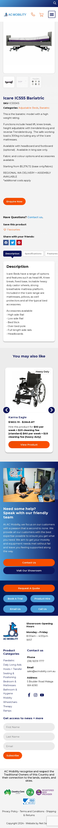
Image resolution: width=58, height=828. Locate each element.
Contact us (34, 217)
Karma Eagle (17, 417)
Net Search (45, 823)
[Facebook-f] (29, 695)
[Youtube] (42, 695)
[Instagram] (36, 695)
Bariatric (44, 107)
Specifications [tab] (33, 253)
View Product (29, 444)
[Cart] (41, 14)
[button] (51, 14)
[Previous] (6, 410)
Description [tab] (12, 253)
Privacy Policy (10, 811)
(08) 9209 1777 (35, 661)
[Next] (51, 410)
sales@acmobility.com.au (41, 671)
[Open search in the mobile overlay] (54, 3)
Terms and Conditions (32, 811)
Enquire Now (14, 201)
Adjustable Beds (28, 107)
